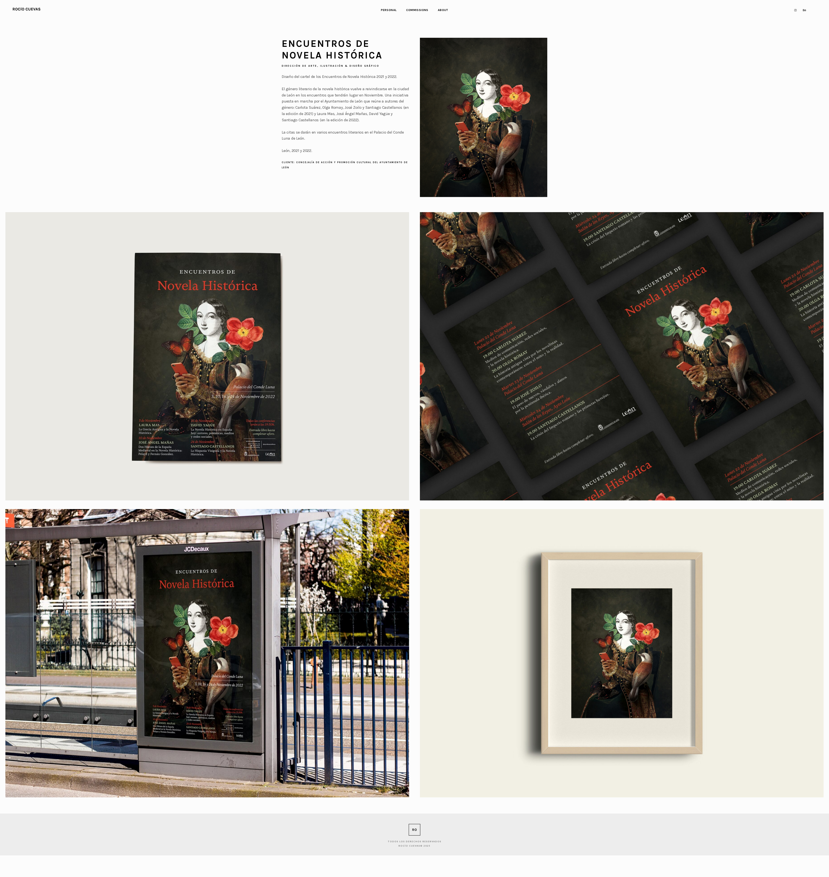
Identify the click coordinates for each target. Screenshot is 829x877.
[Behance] (804, 10)
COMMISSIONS (417, 10)
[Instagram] (794, 10)
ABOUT (443, 10)
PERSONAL (389, 10)
